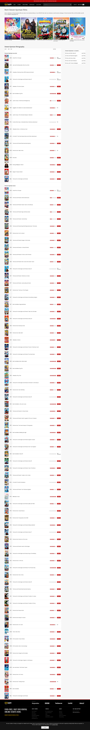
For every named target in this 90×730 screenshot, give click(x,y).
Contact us (61, 714)
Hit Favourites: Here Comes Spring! (20, 646)
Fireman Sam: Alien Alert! (18, 332)
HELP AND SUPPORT (77, 708)
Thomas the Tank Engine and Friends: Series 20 (22, 318)
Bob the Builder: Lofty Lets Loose (19, 404)
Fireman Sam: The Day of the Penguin (20, 290)
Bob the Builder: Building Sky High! (19, 432)
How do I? (33, 712)
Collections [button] (38, 4)
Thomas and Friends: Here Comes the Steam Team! (23, 261)
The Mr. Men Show (16, 631)
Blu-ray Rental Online (49, 711)
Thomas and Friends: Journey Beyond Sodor (22, 283)
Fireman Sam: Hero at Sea (18, 574)
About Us (60, 711)
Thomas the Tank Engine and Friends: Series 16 (22, 582)
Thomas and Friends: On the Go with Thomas (22, 254)
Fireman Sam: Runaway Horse (19, 325)
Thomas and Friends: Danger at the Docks (21, 240)
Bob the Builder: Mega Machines (19, 304)
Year (8, 49)
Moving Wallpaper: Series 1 (18, 164)
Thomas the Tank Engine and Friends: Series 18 (22, 461)
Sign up (28, 36)
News (46, 714)
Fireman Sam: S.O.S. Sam (18, 624)
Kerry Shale (73, 58)
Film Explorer (47, 715)
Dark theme (80, 4)
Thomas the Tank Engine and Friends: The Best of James (24, 596)
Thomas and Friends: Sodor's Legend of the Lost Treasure (24, 418)
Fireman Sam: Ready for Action (19, 617)
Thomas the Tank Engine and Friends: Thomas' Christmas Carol (26, 347)
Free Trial (14, 14)
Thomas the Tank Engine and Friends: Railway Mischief (24, 525)
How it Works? (34, 711)
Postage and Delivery (35, 715)
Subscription (34, 714)
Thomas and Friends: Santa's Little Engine (21, 546)
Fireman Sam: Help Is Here (18, 150)
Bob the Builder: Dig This (18, 93)
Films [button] (14, 4)
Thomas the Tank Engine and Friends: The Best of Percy (24, 603)
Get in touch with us (76, 712)
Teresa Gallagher (74, 63)
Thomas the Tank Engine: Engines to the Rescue (22, 660)
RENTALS (47, 708)
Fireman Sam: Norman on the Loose (20, 539)
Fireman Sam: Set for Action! (18, 233)
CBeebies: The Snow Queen (18, 86)
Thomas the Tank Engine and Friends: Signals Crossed (24, 439)
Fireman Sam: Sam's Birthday (19, 389)
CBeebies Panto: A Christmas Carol (20, 129)
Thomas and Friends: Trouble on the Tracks (21, 475)
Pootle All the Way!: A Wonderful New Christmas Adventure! (25, 122)
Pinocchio (15, 157)
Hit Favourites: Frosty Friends (19, 638)
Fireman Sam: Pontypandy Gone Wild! (20, 517)
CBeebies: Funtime (16, 340)
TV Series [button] (19, 4)
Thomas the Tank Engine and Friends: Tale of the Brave (24, 468)
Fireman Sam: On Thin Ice (18, 560)
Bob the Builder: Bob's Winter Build (20, 361)
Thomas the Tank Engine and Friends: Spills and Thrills (24, 503)
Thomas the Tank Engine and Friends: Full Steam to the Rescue (26, 382)
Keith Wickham (74, 60)
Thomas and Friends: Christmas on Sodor (21, 276)
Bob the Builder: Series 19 (18, 453)
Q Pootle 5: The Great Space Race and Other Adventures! (25, 136)
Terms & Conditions (62, 715)
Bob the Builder (16, 688)
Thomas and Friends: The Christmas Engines (22, 489)
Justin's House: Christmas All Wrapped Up (21, 100)
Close (45, 727)
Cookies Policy (55, 724)
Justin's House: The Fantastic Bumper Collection (22, 115)
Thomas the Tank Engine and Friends (20, 179)
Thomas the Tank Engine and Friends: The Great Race (24, 354)
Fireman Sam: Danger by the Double (20, 653)
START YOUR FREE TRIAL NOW (45, 1)
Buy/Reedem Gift (35, 718)
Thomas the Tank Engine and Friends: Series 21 (22, 79)
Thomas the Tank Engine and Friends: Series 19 (22, 397)
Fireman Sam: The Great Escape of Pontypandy (22, 425)
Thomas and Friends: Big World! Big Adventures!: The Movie (25, 226)
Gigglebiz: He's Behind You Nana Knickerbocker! (22, 107)
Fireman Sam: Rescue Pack (18, 610)
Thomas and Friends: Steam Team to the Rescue (23, 204)
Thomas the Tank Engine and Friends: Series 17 (22, 532)
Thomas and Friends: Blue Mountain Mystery (22, 143)
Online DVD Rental (48, 712)
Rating (54, 49)
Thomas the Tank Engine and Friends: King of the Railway (24, 553)
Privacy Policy (61, 716)
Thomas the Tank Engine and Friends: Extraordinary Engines (25, 297)
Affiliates (60, 712)
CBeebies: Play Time (17, 375)
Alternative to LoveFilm (49, 716)
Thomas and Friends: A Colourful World (21, 247)
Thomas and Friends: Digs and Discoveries (59, 40)
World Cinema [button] (25, 4)
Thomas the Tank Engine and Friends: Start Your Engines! (24, 446)
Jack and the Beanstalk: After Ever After (28, 40)
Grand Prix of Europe (8, 40)
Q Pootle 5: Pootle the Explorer (19, 482)
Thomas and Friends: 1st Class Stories (20, 411)
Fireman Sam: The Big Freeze (19, 681)
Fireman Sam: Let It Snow (18, 674)
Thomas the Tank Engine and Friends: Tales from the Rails (24, 311)
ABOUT (60, 708)
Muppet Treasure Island (17, 171)
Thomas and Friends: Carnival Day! (20, 219)
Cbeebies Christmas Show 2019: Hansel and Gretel (77, 40)
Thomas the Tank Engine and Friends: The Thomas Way (24, 567)
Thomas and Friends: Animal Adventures (44, 40)
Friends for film (34, 716)
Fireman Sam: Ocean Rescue (18, 510)
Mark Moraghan (74, 55)
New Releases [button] (32, 4)
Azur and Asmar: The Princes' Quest (20, 667)
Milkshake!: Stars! (16, 496)
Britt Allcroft (73, 53)
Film (11, 49)
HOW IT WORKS (35, 708)
